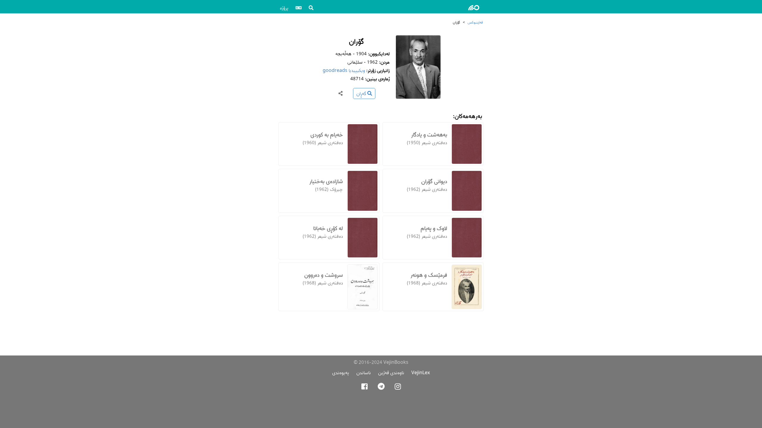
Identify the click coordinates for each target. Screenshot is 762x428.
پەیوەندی (340, 372)
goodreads (335, 70)
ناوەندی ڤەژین (391, 372)
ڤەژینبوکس (475, 22)
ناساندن (363, 372)
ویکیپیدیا (357, 70)
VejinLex (420, 372)
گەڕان (361, 93)
